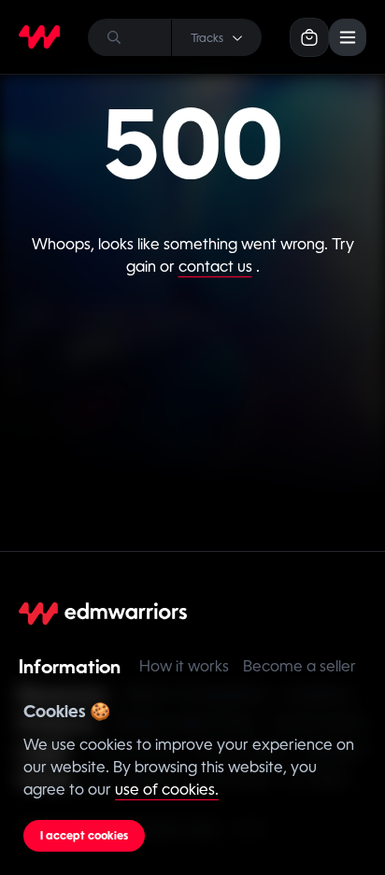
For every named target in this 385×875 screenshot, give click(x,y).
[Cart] (309, 37)
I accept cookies (84, 835)
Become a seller (299, 666)
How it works (184, 666)
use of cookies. (167, 789)
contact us (215, 266)
